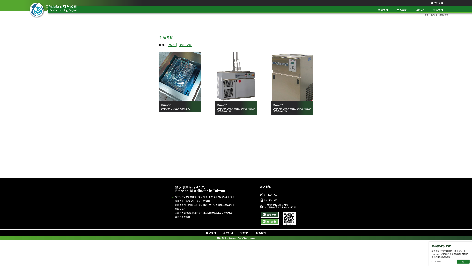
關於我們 (211, 232)
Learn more (436, 262)
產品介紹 (228, 232)
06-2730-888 (270, 194)
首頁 (426, 15)
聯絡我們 (261, 232)
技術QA (244, 232)
